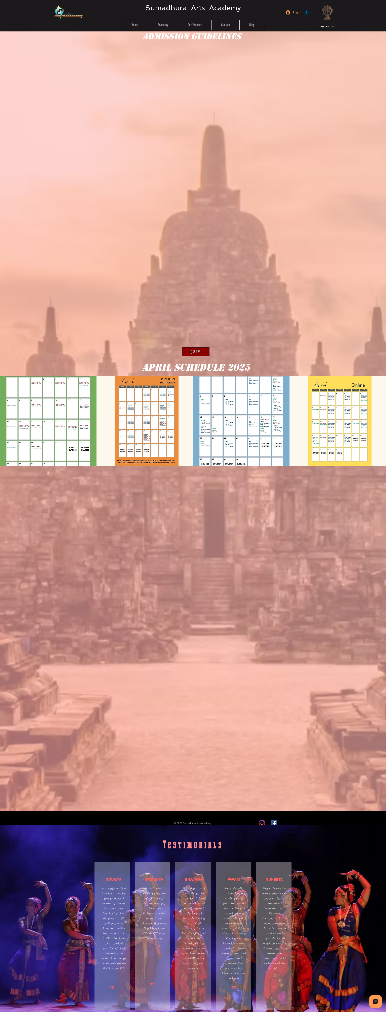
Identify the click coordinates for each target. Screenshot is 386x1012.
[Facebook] (274, 823)
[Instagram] (262, 823)
